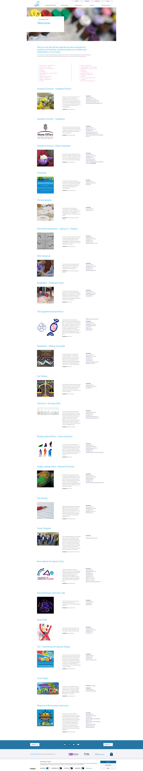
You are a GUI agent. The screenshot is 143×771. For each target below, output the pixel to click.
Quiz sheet (88, 603)
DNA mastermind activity (91, 416)
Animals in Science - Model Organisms (46, 68)
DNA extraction (42, 74)
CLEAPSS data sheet (90, 270)
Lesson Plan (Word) (89, 689)
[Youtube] (78, 745)
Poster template (89, 538)
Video (87, 577)
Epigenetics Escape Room (44, 77)
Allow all (108, 761)
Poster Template (84, 71)
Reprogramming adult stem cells (87, 74)
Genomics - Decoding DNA (86, 65)
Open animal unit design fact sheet (93, 103)
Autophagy (41, 70)
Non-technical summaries (91, 133)
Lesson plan (88, 97)
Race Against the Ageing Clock (86, 73)
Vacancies (87, 1)
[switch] (60, 768)
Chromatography (42, 71)
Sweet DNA (83, 76)
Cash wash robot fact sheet (91, 101)
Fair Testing (41, 80)
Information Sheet (89, 325)
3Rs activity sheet (89, 160)
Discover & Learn (106, 5)
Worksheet (88, 449)
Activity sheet (88, 241)
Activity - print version (90, 659)
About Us (92, 5)
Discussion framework (90, 132)
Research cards (89, 478)
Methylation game (89, 573)
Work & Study (64, 5)
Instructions (88, 210)
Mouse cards (88, 575)
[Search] (107, 1)
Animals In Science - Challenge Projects (47, 65)
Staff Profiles (88, 329)
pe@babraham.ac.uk (65, 56)
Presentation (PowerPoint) (91, 690)
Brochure (87, 357)
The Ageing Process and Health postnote (94, 482)
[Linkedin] (64, 745)
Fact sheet (88, 130)
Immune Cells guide (90, 724)
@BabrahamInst (83, 56)
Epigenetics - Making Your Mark (45, 79)
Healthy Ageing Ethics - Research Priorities (89, 68)
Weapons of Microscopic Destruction (88, 80)
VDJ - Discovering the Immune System (88, 77)
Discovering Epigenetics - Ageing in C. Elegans (48, 73)
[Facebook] (69, 745)
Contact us (97, 1)
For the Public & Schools (44, 19)
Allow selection (108, 765)
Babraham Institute (37, 3)
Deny (108, 768)
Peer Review (83, 70)
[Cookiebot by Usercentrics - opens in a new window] (33, 769)
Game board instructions (91, 362)
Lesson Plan (88, 322)
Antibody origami (89, 727)
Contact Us (34, 744)
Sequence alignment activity (91, 418)
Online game (88, 184)
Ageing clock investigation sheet (92, 581)
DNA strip (88, 363)
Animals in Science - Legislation (45, 67)
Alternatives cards (89, 158)
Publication (88, 511)
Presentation (88, 99)
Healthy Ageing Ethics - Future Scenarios (88, 67)
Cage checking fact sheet (91, 100)
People (76, 1)
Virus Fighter (83, 79)
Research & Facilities (51, 5)
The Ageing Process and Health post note (94, 452)
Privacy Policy (81, 764)
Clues (87, 327)
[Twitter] (73, 745)
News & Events (78, 5)
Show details (88, 768)
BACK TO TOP (107, 744)
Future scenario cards (90, 448)
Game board (88, 360)
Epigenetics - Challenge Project (45, 76)
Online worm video (89, 243)
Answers (87, 328)
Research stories (89, 725)
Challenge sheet (89, 294)
